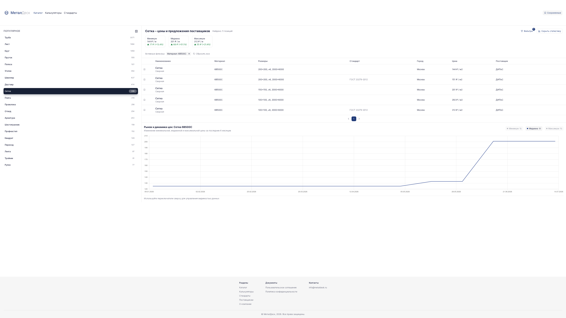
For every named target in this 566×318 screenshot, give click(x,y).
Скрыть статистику (551, 31)
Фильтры (528, 31)
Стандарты (70, 12)
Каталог (38, 12)
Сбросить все (203, 53)
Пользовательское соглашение (281, 287)
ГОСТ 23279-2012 (359, 79)
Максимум (553, 128)
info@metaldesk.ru (318, 287)
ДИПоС (499, 69)
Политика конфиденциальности (281, 291)
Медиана (533, 128)
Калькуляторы (53, 12)
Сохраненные (554, 12)
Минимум (514, 128)
